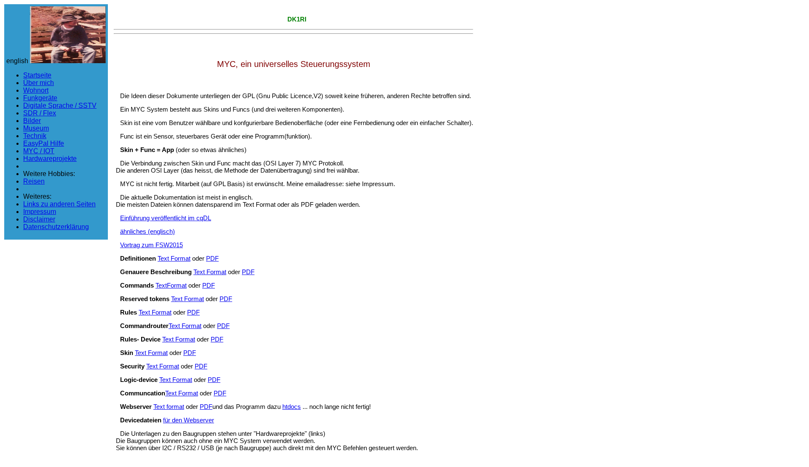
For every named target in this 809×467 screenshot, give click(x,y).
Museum (36, 128)
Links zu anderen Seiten (59, 204)
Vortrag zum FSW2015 (151, 244)
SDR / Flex (39, 113)
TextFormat (171, 285)
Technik (34, 135)
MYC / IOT (38, 151)
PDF (212, 258)
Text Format (174, 258)
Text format (168, 406)
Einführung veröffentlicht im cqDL (165, 217)
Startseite (37, 75)
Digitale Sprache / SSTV (59, 105)
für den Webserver (188, 420)
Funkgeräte (40, 97)
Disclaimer (39, 219)
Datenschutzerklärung (56, 226)
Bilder (32, 120)
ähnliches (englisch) (147, 231)
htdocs (291, 406)
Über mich (38, 82)
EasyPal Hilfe (43, 143)
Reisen (34, 181)
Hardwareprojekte (50, 158)
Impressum (39, 211)
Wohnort (35, 90)
